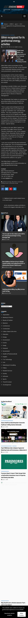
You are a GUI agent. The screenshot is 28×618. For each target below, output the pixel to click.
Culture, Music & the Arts (9, 331)
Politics (5, 368)
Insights (5, 356)
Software (5, 376)
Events (5, 342)
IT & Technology (7, 359)
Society (5, 373)
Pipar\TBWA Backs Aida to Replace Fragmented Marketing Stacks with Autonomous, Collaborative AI (14, 449)
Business (5, 323)
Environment (6, 340)
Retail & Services (7, 370)
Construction (6, 328)
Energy (5, 337)
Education (5, 334)
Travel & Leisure (7, 382)
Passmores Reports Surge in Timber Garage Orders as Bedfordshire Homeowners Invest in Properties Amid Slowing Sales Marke (13, 475)
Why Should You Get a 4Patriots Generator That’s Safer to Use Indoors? (13, 604)
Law (4, 362)
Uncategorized (7, 384)
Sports (4, 379)
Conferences (6, 326)
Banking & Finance (5, 34)
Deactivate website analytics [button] (10, 614)
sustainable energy (13, 183)
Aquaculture (6, 314)
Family (4, 345)
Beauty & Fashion (8, 320)
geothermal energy (6, 181)
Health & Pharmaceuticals (10, 354)
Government (6, 351)
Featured (12, 34)
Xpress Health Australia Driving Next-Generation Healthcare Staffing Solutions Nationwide (13, 424)
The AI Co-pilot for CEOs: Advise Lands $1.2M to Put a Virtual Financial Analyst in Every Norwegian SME (13, 236)
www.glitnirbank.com (7, 163)
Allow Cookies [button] (21, 614)
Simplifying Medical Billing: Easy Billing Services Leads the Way (13, 290)
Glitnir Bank (14, 181)
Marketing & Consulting (9, 365)
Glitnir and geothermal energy (9, 165)
